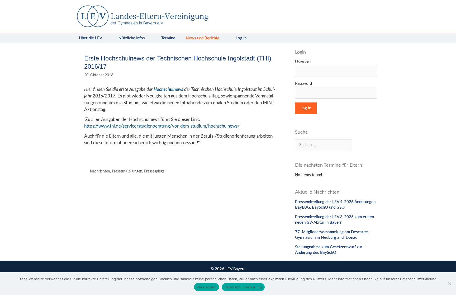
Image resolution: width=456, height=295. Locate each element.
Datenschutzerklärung (243, 287)
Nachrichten (100, 171)
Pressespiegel (154, 171)
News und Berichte (202, 38)
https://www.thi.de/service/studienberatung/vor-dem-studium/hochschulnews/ (162, 126)
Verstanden (206, 287)
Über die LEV (90, 38)
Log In (241, 38)
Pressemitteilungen (127, 171)
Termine (168, 38)
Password (303, 84)
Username (303, 62)
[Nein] (449, 283)
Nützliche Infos (131, 38)
